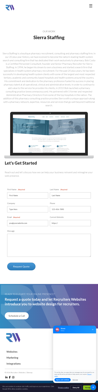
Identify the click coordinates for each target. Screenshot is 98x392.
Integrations (13, 363)
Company (11, 203)
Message (11, 231)
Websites (11, 351)
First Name (16, 189)
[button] (17, 315)
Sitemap (29, 372)
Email (13, 217)
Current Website (57, 217)
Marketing (12, 357)
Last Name (58, 189)
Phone (52, 203)
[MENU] (90, 5)
